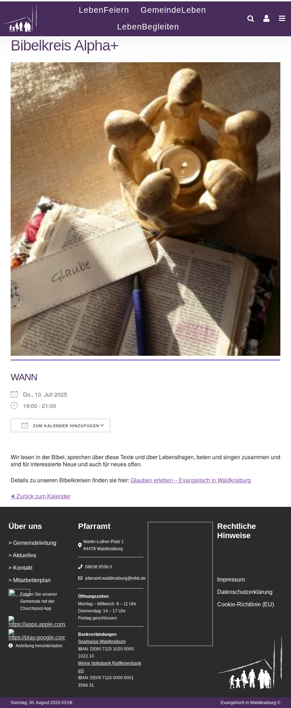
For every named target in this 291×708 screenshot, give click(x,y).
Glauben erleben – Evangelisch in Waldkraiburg (191, 480)
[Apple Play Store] (37, 619)
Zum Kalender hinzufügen (65, 426)
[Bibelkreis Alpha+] (26, 18)
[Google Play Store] (37, 632)
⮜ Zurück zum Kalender (40, 496)
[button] (251, 18)
